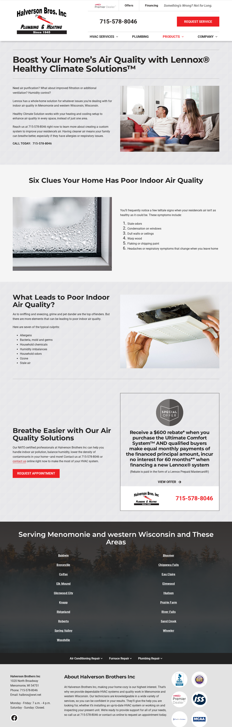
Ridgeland (63, 612)
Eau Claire (168, 574)
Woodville (63, 640)
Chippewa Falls (168, 565)
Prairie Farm (168, 602)
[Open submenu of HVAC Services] (118, 36)
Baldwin (63, 555)
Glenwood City (63, 593)
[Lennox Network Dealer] (107, 5)
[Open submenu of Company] (217, 36)
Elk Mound (63, 583)
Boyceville (63, 565)
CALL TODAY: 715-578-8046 (32, 143)
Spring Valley (63, 630)
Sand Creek (168, 621)
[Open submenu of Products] (184, 36)
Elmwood (168, 583)
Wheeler (168, 630)
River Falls (168, 612)
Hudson (168, 593)
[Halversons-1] (41, 7)
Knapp (63, 602)
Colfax (63, 574)
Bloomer (168, 555)
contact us (19, 461)
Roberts (63, 621)
